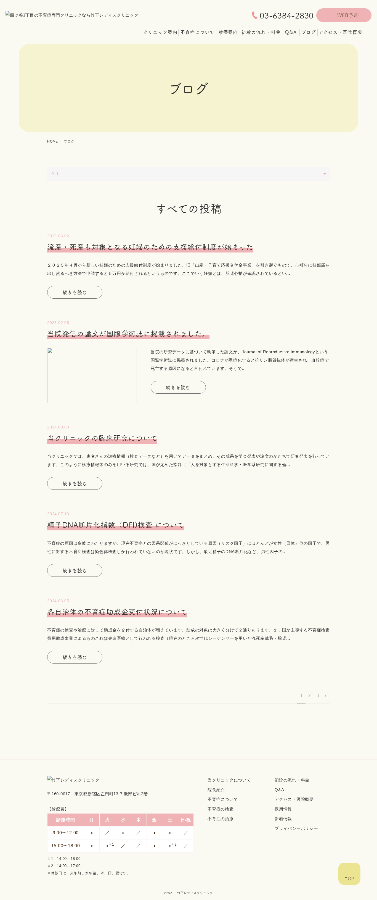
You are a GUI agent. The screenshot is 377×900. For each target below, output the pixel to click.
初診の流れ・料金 (292, 780)
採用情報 (283, 809)
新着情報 (283, 818)
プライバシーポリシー (296, 828)
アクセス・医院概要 (294, 799)
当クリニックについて (229, 780)
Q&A (279, 789)
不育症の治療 (221, 818)
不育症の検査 (221, 809)
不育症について (223, 799)
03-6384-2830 (287, 15)
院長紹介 (216, 789)
